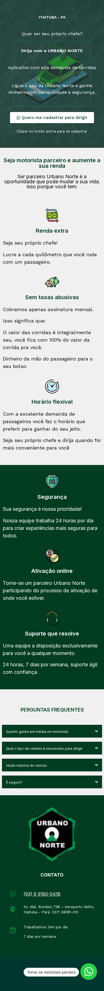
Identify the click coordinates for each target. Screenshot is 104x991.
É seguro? (14, 782)
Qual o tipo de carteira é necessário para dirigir (44, 748)
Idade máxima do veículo (26, 765)
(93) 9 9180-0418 (42, 894)
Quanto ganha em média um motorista (37, 732)
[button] (52, 731)
